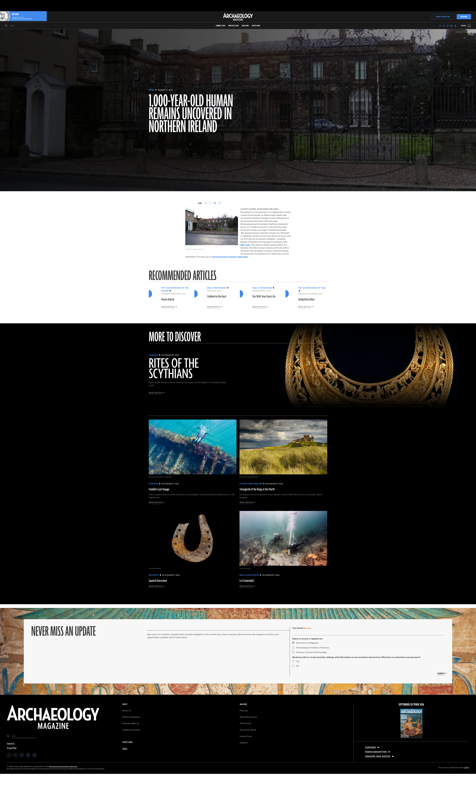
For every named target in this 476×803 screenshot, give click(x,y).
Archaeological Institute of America (312, 647)
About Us (126, 710)
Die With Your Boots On (264, 296)
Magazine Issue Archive (377, 756)
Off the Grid (245, 723)
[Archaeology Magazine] (53, 731)
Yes (297, 661)
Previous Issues (233, 25)
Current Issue (220, 25)
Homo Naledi (167, 299)
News (151, 90)
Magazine (307, 643)
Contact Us (11, 743)
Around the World (248, 730)
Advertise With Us (130, 723)
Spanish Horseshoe (158, 581)
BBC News (245, 245)
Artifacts (244, 742)
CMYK (466, 767)
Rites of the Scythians (174, 369)
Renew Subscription (443, 17)
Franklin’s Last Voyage (159, 489)
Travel (124, 749)
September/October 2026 (411, 705)
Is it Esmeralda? (246, 581)
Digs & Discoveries (248, 717)
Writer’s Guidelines (131, 717)
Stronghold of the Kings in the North (257, 489)
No (297, 666)
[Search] (6, 26)
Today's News (127, 742)
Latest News (256, 25)
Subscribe (464, 17)
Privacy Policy (11, 748)
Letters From (246, 736)
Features (244, 710)
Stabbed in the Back (216, 296)
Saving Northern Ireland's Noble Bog (230, 256)
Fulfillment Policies (131, 730)
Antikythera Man (306, 299)
